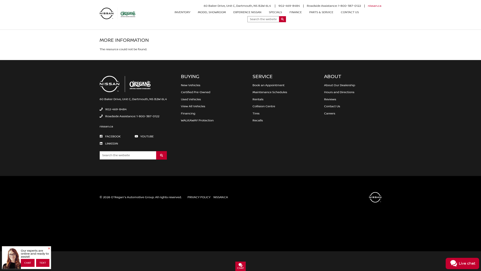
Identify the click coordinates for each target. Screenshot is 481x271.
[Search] (282, 19)
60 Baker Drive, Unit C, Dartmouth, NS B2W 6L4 (238, 6)
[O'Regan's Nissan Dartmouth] (118, 13)
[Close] (49, 248)
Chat (27, 262)
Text (42, 262)
